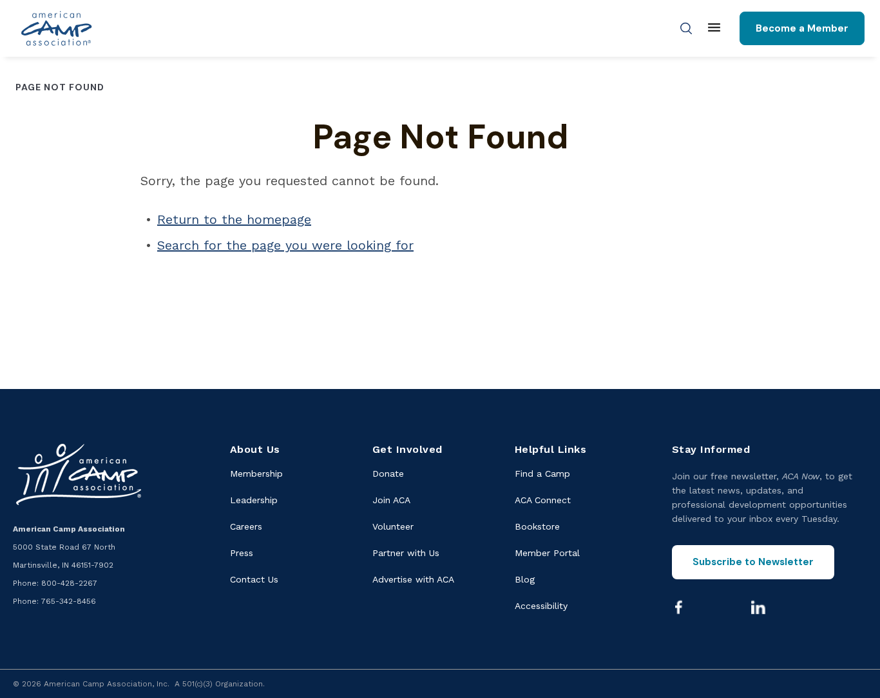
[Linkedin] (758, 607)
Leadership (254, 500)
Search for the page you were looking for (285, 245)
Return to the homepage (234, 219)
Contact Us (254, 579)
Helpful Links (551, 449)
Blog (525, 579)
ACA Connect (543, 500)
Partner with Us (405, 553)
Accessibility (541, 606)
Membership (256, 473)
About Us (255, 449)
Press (241, 553)
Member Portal (547, 553)
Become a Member (802, 28)
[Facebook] (679, 607)
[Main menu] (714, 28)
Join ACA (391, 500)
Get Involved (407, 449)
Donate (388, 473)
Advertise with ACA (413, 579)
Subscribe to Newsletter (753, 561)
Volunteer (393, 526)
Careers (246, 526)
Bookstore (537, 526)
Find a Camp (542, 473)
